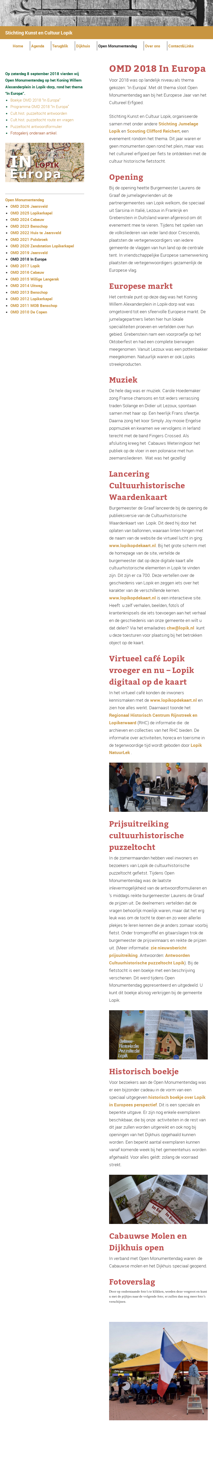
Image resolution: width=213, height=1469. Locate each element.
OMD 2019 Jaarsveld (29, 252)
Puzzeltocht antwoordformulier (36, 126)
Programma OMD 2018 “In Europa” (39, 106)
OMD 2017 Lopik (25, 265)
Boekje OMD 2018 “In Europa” (35, 100)
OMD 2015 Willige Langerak (34, 279)
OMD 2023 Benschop (29, 226)
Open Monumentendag (117, 45)
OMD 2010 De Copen (28, 311)
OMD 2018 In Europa (28, 259)
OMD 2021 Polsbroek (29, 239)
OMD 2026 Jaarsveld (29, 206)
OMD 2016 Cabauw (27, 272)
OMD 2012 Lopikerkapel (31, 298)
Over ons (152, 45)
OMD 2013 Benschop (29, 292)
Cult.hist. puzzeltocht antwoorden (38, 113)
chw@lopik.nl (180, 628)
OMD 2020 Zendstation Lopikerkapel (42, 245)
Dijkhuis (83, 45)
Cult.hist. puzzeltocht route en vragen (42, 119)
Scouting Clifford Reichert (153, 131)
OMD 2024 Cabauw (27, 219)
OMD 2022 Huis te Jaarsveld (35, 232)
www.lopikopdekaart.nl (132, 545)
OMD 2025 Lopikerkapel (31, 213)
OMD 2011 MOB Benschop (33, 305)
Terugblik (60, 45)
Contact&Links (181, 45)
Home (18, 45)
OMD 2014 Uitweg (26, 285)
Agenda (37, 45)
